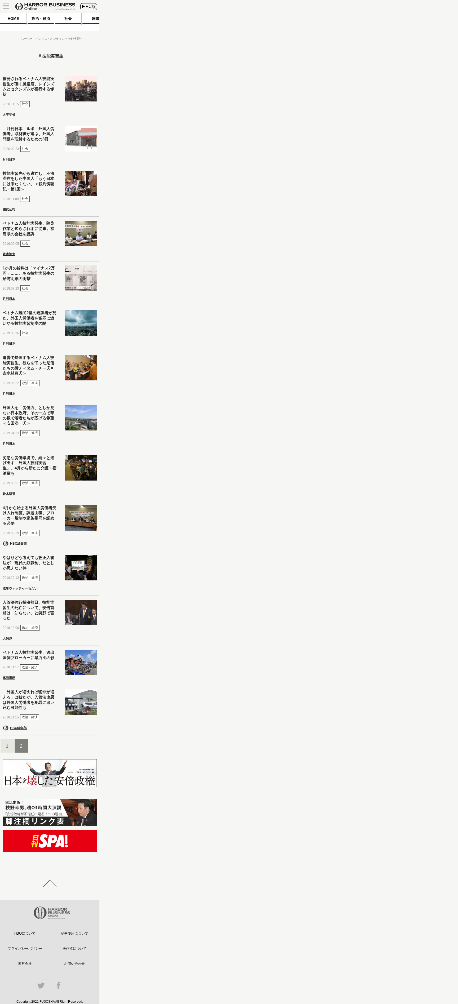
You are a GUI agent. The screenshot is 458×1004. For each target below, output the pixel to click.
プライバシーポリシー (25, 948)
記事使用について (74, 933)
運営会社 (25, 964)
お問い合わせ (74, 964)
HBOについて (25, 933)
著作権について (75, 948)
